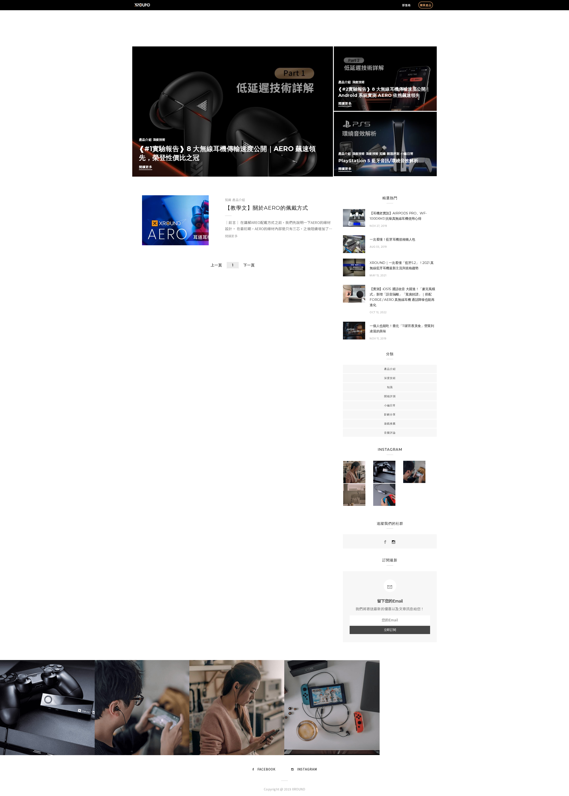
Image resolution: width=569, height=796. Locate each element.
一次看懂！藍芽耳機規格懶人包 (392, 239)
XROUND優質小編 (165, 239)
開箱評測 (393, 153)
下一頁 (249, 265)
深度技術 (159, 139)
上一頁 (216, 265)
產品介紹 (145, 139)
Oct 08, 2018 (193, 239)
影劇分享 (390, 414)
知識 (382, 153)
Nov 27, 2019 (378, 226)
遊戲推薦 (390, 423)
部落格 (406, 5)
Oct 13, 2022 (378, 312)
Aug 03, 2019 (378, 247)
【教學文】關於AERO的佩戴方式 (266, 208)
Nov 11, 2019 (378, 338)
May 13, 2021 (378, 275)
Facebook (266, 769)
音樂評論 (390, 432)
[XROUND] (385, 542)
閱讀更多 (145, 167)
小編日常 (407, 153)
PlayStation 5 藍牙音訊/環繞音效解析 (378, 160)
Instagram (307, 769)
